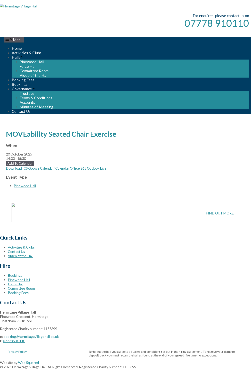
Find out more (220, 213)
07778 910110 (217, 23)
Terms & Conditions (36, 98)
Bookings (19, 84)
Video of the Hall (34, 75)
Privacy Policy (17, 351)
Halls (16, 57)
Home (17, 48)
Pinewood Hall (32, 62)
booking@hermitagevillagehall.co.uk (31, 336)
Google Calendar (41, 168)
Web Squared (28, 362)
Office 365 (78, 168)
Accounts (27, 102)
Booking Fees (23, 80)
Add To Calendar (20, 163)
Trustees (27, 93)
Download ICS (17, 168)
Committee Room (34, 71)
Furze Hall (28, 66)
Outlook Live (96, 168)
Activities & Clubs (27, 53)
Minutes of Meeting (36, 107)
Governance (22, 89)
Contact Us (21, 111)
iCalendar (62, 168)
